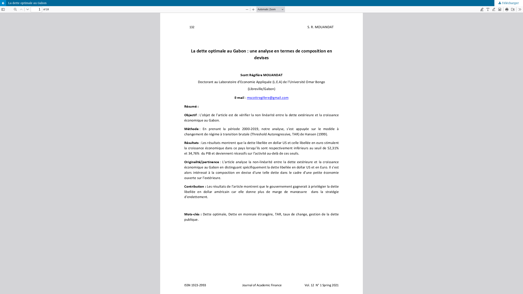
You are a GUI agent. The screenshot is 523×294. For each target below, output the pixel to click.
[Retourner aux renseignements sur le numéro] (3, 3)
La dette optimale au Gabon (27, 3)
